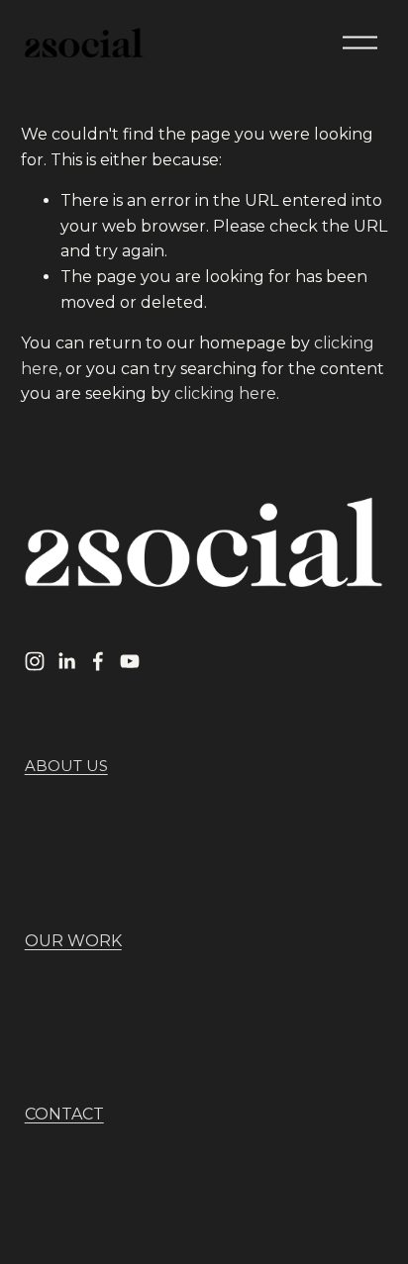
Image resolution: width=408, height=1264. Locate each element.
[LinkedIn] (66, 661)
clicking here (225, 393)
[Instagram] (35, 661)
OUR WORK (73, 940)
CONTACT (64, 1114)
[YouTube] (130, 661)
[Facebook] (98, 661)
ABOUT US (66, 766)
